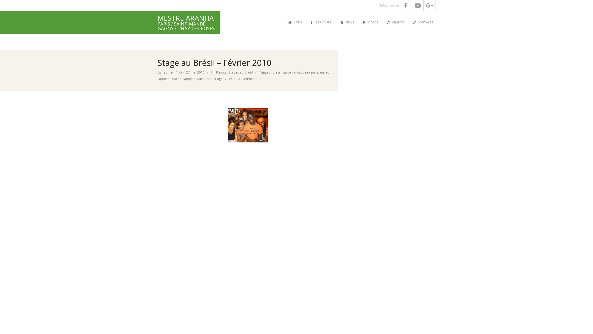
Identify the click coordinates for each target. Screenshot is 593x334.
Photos (221, 72)
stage (218, 79)
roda (208, 79)
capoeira (288, 72)
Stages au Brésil (241, 72)
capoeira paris (307, 72)
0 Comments (247, 79)
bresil (277, 72)
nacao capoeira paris (188, 79)
